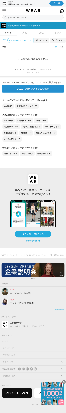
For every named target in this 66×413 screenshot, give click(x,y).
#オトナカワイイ (52, 127)
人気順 (61, 46)
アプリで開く (56, 3)
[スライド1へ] (32, 278)
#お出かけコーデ (11, 127)
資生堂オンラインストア (27, 106)
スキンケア (13, 255)
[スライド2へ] (34, 278)
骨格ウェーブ (27, 153)
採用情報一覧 (59, 309)
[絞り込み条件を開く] (4, 40)
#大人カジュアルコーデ (45, 133)
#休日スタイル (10, 133)
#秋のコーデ (26, 133)
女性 (41, 32)
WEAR (4, 255)
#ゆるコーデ (41, 120)
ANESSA (8, 106)
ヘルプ (5, 341)
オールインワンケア (28, 255)
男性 (24, 32)
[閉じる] (64, 382)
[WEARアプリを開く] (62, 11)
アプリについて (33, 241)
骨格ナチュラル (43, 153)
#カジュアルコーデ (12, 139)
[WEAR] (33, 10)
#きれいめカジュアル (32, 127)
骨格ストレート (10, 153)
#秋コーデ (8, 120)
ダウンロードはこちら (33, 234)
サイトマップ (8, 348)
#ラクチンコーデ (24, 120)
